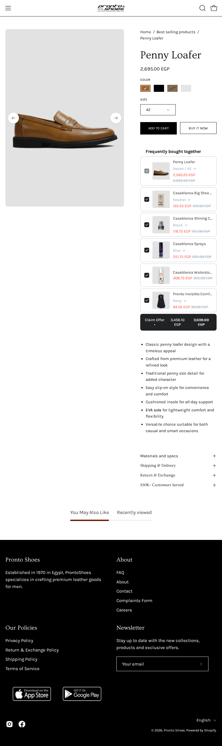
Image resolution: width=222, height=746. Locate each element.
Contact (124, 591)
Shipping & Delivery (158, 465)
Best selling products (175, 32)
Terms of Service (22, 668)
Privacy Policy (19, 640)
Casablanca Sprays (189, 243)
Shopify (210, 730)
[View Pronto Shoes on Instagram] (9, 724)
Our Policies (21, 627)
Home (145, 32)
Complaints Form (134, 600)
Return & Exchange (157, 475)
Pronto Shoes (174, 730)
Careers (124, 609)
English (204, 720)
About (124, 559)
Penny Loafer (184, 162)
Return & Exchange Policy (32, 649)
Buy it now (198, 128)
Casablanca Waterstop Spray (193, 272)
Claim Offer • (177, 322)
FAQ (120, 572)
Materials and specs (159, 455)
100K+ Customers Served (162, 485)
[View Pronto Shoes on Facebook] (22, 724)
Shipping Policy (21, 659)
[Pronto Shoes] (111, 8)
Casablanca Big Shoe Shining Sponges (193, 193)
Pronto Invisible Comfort (193, 294)
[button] (202, 8)
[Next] (115, 118)
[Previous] (13, 118)
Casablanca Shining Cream (193, 218)
